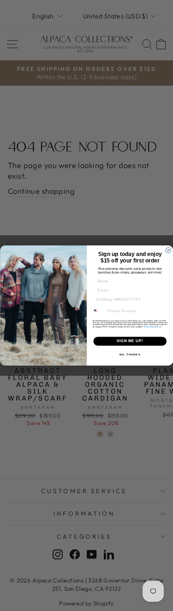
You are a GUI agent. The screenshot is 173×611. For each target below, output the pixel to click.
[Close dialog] (168, 250)
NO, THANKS (129, 354)
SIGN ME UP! (129, 341)
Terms (158, 327)
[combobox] (98, 311)
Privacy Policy (149, 327)
